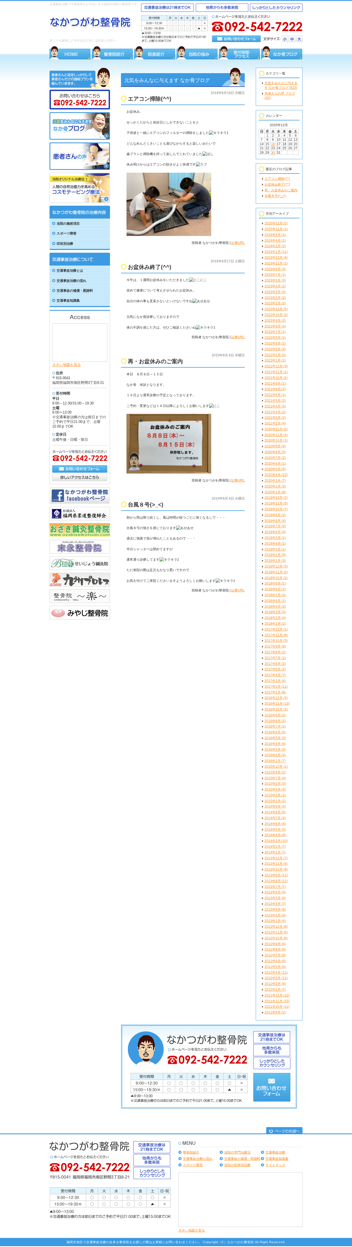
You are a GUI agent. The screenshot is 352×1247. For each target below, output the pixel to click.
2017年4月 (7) (275, 675)
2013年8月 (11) (276, 881)
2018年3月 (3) (275, 612)
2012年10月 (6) (276, 938)
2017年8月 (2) (275, 652)
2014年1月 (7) (275, 852)
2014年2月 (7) (275, 847)
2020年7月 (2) (275, 458)
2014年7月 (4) (275, 818)
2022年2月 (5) (275, 355)
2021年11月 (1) (276, 372)
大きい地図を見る (66, 365)
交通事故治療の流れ (198, 1159)
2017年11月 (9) (276, 635)
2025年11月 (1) (276, 229)
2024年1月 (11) (276, 252)
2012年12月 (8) (276, 927)
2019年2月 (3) (275, 555)
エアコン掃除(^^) (277, 179)
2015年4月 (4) (275, 789)
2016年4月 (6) (275, 744)
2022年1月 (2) (275, 360)
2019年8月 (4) (275, 521)
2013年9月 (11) (276, 875)
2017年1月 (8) (275, 692)
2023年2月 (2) (275, 298)
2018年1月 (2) (275, 624)
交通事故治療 (275, 1152)
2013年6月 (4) (275, 892)
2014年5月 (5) (275, 830)
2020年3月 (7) (275, 481)
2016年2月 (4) (275, 755)
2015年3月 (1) (275, 795)
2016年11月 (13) (277, 704)
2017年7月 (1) (275, 658)
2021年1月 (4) (275, 423)
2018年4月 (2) (275, 607)
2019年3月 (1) (275, 549)
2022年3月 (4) (275, 349)
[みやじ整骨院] (80, 618)
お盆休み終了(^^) (277, 184)
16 (273, 144)
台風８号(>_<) (275, 196)
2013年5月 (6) (275, 898)
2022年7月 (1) (275, 332)
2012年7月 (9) (275, 955)
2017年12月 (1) (276, 629)
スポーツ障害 (193, 1165)
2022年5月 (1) (275, 338)
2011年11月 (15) (277, 1001)
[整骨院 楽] (80, 602)
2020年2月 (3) (275, 486)
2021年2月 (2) (275, 418)
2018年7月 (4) (275, 595)
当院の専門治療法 (237, 1152)
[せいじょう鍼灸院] (80, 569)
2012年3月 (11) (276, 978)
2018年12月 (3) (276, 566)
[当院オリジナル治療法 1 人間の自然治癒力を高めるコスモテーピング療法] (80, 202)
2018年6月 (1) (275, 601)
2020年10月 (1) (276, 440)
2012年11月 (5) (276, 932)
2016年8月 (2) (275, 721)
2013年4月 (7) (275, 904)
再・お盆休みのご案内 (281, 190)
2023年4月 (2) (275, 286)
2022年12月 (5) (276, 309)
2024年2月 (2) (275, 246)
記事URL (238, 243)
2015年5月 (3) (275, 784)
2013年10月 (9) (276, 869)
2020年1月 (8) (275, 492)
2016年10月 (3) (276, 709)
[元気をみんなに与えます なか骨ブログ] (80, 139)
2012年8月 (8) (275, 949)
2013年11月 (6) (276, 864)
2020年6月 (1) (275, 464)
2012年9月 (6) (275, 944)
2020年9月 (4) (275, 446)
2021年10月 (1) (276, 378)
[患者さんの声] (80, 169)
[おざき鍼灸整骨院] (80, 536)
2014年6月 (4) (275, 824)
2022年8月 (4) (275, 326)
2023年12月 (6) (276, 258)
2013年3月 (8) (275, 910)
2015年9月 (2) (275, 772)
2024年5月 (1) (275, 235)
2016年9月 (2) (275, 715)
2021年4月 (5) (275, 406)
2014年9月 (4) (275, 806)
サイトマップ (275, 1165)
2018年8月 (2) (275, 589)
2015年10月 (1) (276, 767)
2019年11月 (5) (276, 503)
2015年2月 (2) (275, 801)
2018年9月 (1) (275, 583)
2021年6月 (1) (275, 395)
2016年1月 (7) (275, 761)
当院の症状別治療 (237, 1165)
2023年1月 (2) (275, 303)
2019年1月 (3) (275, 561)
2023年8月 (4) (275, 269)
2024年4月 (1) (275, 241)
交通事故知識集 (276, 1159)
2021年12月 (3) (276, 366)
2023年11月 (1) (276, 263)
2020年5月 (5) (275, 469)
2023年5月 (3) (275, 280)
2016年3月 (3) (275, 749)
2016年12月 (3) (276, 698)
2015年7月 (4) (275, 778)
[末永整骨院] (80, 552)
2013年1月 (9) (275, 921)
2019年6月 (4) (275, 532)
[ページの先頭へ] (284, 1130)
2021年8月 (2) (275, 389)
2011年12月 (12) (277, 995)
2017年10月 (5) (276, 641)
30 (273, 153)
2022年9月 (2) (275, 321)
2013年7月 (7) (275, 887)
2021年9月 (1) (275, 384)
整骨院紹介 (191, 1152)
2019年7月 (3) (275, 526)
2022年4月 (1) (275, 343)
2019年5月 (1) (275, 538)
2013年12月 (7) (276, 858)
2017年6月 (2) (275, 664)
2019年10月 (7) (276, 509)
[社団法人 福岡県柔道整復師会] (80, 519)
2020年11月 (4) (276, 435)
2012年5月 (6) (275, 967)
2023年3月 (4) (275, 292)
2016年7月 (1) (275, 726)
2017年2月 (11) (276, 687)
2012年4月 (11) (276, 973)
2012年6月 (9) (275, 961)
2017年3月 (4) (275, 681)
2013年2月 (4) (275, 915)
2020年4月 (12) (276, 475)
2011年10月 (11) (277, 1007)
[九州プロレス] (80, 585)
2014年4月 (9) (275, 835)
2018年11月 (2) (276, 572)
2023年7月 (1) (275, 275)
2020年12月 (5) (276, 429)
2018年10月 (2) (276, 578)
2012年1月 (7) (275, 990)
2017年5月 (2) (275, 669)
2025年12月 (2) (276, 223)
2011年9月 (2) (275, 1012)
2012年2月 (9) (275, 984)
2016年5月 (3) (275, 738)
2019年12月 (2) (276, 498)
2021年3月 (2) (275, 412)
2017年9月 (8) (275, 646)
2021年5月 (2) (275, 401)
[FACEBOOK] (80, 503)
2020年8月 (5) (275, 452)
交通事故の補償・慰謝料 (242, 1159)
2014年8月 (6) (275, 812)
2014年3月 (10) (276, 841)
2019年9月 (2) (275, 515)
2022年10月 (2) (276, 315)
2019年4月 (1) (275, 544)
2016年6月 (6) (275, 732)
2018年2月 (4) (275, 618)
